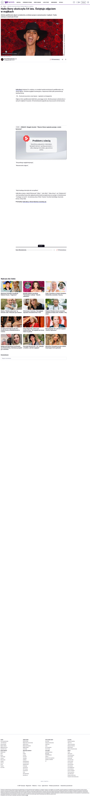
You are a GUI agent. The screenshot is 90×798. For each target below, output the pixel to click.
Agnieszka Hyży (4, 748)
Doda (46, 745)
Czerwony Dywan (27, 2)
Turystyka (25, 758)
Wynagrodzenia (26, 773)
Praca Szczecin (70, 764)
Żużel (24, 772)
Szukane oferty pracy (72, 775)
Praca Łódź (70, 758)
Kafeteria (24, 759)
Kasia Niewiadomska (9, 59)
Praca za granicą (71, 772)
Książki (24, 753)
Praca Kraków (70, 756)
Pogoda (2, 765)
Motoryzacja (3, 759)
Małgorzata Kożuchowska (28, 742)
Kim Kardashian (48, 747)
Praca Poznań (70, 761)
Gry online (2, 767)
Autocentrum (25, 767)
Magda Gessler (26, 747)
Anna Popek (47, 748)
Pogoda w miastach (49, 759)
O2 (45, 761)
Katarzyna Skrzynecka (49, 742)
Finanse (2, 758)
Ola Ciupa (47, 741)
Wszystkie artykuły (48, 752)
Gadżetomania (26, 764)
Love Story (46, 2)
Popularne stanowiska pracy (73, 776)
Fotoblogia (25, 765)
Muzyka (19, 2)
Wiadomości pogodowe (49, 758)
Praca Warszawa (71, 755)
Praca (2, 764)
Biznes (2, 755)
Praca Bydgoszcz (71, 767)
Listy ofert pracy (71, 773)
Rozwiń (40, 245)
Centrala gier (25, 770)
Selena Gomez (25, 744)
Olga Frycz (70, 742)
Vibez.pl (46, 756)
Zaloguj (83, 2)
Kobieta (2, 761)
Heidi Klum (47, 744)
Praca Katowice (71, 769)
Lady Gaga (25, 748)
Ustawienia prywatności (66, 785)
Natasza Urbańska (71, 745)
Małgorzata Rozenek (27, 745)
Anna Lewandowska (4, 741)
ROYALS (61, 2)
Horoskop (25, 756)
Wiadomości (3, 752)
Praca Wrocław (70, 759)
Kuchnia (24, 755)
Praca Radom (70, 762)
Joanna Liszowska (71, 744)
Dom (24, 752)
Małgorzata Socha (4, 747)
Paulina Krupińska (71, 741)
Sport (2, 753)
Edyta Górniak (25, 741)
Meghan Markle (3, 745)
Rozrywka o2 (25, 775)
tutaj (27, 795)
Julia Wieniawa (3, 742)
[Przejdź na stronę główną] (2, 3)
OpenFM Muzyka (48, 754)
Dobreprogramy (26, 761)
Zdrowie (2, 762)
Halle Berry (19, 89)
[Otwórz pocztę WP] (74, 2)
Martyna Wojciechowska (72, 748)
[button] (78, 2)
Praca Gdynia (70, 765)
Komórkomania (26, 762)
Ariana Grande (3, 744)
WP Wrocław (25, 769)
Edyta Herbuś (70, 747)
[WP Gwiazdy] (11, 2)
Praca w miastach (71, 770)
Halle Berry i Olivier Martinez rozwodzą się (34, 201)
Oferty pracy (70, 753)
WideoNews (54, 2)
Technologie (3, 756)
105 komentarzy (55, 59)
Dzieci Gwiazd (37, 2)
